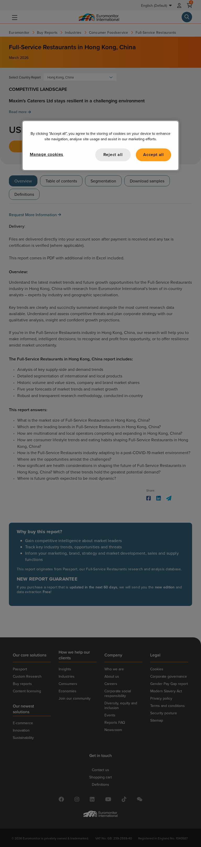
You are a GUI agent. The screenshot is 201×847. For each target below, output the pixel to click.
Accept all (153, 155)
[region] (100, 146)
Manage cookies (46, 155)
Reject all (113, 155)
